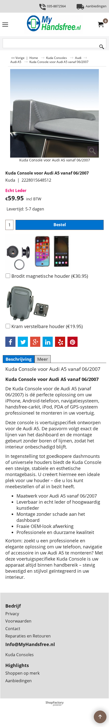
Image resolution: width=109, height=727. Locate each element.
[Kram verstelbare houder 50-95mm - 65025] (54, 303)
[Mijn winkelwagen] (100, 25)
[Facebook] (10, 342)
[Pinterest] (72, 342)
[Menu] (5, 25)
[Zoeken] (101, 45)
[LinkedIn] (48, 342)
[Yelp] (60, 342)
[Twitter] (23, 342)
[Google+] (35, 342)
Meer (42, 359)
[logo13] (53, 24)
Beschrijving (19, 359)
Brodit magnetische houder (49, 276)
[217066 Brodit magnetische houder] (54, 253)
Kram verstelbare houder (47, 326)
